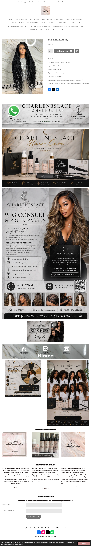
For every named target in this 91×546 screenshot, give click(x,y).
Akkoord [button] (83, 543)
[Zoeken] (58, 29)
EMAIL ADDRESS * (8, 511)
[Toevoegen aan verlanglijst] (77, 51)
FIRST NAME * (6, 505)
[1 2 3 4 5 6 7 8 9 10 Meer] (50, 51)
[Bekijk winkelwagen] (62, 29)
